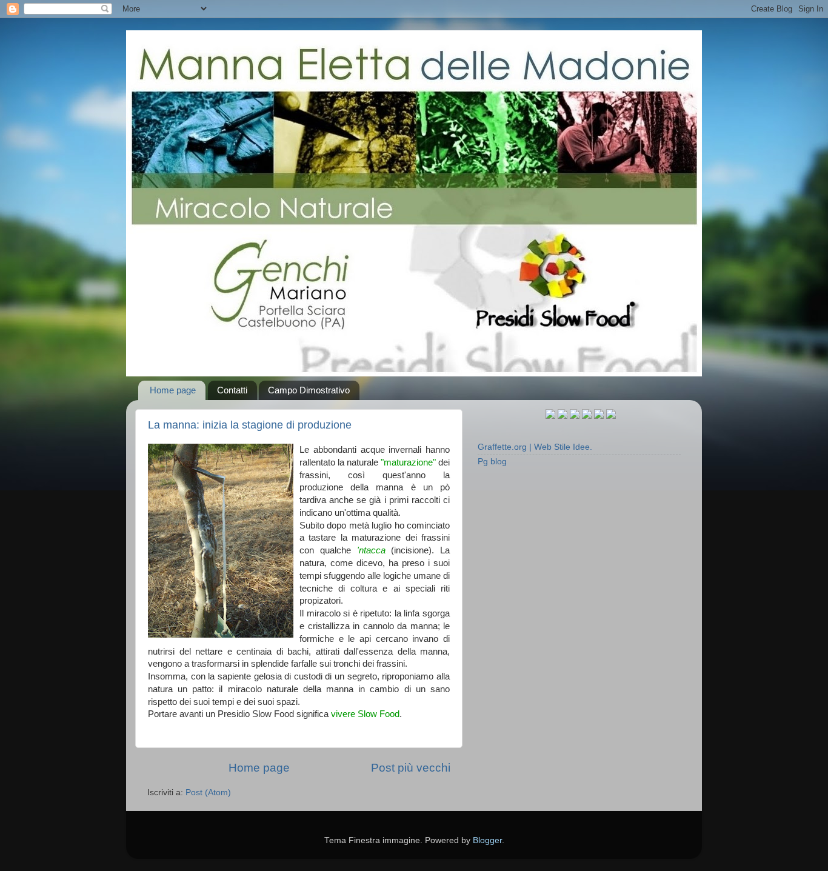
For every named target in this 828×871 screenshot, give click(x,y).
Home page (173, 390)
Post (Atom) (208, 792)
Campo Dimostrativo (309, 390)
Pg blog (492, 461)
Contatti (232, 390)
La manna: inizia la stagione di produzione (250, 425)
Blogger (487, 840)
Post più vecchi (410, 767)
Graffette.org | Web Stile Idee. (535, 447)
